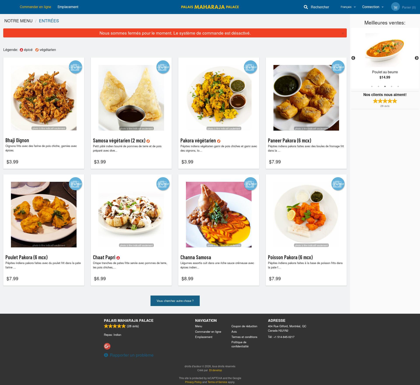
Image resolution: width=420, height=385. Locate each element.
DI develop (215, 370)
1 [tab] (372, 86)
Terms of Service (217, 382)
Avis (234, 331)
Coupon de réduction (244, 326)
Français (346, 7)
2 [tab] (378, 86)
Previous (353, 58)
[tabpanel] (385, 58)
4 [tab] (391, 86)
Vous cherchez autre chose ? (175, 301)
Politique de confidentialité (239, 344)
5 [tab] (398, 86)
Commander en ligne (35, 7)
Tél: (281, 337)
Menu (198, 326)
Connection (370, 7)
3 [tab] (385, 86)
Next (417, 58)
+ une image (75, 66)
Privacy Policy (193, 382)
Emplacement (68, 7)
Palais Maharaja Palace (129, 320)
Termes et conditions (244, 337)
